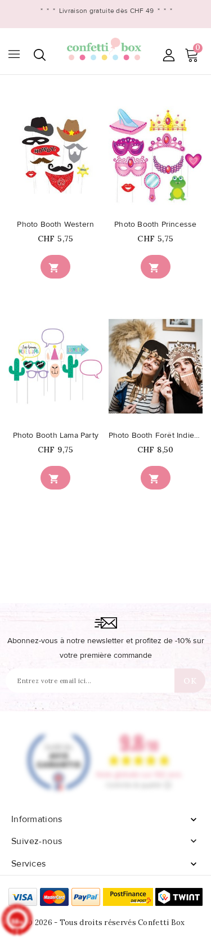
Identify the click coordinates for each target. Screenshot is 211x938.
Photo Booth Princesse (155, 224)
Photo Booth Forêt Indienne (156, 435)
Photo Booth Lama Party (55, 435)
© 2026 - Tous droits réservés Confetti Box (105, 922)
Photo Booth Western (55, 224)
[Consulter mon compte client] (168, 55)
